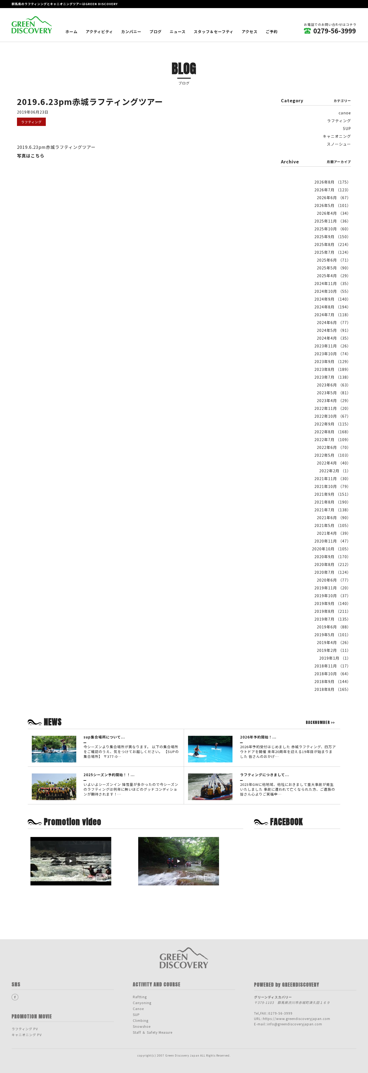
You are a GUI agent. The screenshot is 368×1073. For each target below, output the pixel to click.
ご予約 (272, 31)
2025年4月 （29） (334, 275)
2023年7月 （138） (332, 377)
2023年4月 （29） (334, 400)
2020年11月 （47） (332, 541)
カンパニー (131, 31)
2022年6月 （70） (334, 447)
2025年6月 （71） (334, 260)
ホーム (71, 31)
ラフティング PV (25, 1028)
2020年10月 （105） (331, 548)
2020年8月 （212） (332, 564)
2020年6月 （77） (334, 580)
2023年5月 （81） (334, 392)
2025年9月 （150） (332, 236)
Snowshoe (142, 1026)
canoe (345, 112)
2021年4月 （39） (334, 533)
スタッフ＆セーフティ (214, 31)
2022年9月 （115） (332, 424)
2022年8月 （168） (332, 431)
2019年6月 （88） (334, 626)
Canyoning (142, 1002)
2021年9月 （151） (332, 494)
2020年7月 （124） (332, 572)
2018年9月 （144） (332, 681)
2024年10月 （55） (332, 291)
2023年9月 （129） (332, 361)
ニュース (178, 31)
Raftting (140, 996)
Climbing (140, 1020)
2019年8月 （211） (332, 611)
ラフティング (339, 120)
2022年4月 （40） (334, 463)
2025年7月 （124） (332, 252)
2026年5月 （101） (332, 205)
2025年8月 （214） (332, 244)
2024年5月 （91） (334, 330)
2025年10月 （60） (332, 228)
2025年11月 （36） (332, 221)
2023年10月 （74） (332, 353)
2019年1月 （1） (335, 658)
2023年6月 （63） (334, 385)
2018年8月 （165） (332, 689)
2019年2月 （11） (334, 650)
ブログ (156, 31)
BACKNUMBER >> (320, 722)
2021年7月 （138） (332, 509)
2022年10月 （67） (332, 416)
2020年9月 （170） (332, 556)
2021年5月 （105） (332, 525)
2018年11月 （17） (332, 666)
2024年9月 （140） (332, 299)
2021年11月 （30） (332, 478)
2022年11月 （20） (332, 408)
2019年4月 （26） (334, 642)
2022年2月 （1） (335, 470)
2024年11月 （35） (332, 283)
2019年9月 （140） (332, 603)
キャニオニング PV (27, 1034)
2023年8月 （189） (332, 369)
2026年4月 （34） (334, 213)
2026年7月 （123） (332, 189)
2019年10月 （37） (332, 595)
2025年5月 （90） (334, 267)
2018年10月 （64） (332, 673)
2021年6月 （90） (334, 517)
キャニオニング (337, 136)
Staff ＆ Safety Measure (152, 1032)
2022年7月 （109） (332, 439)
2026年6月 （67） (334, 197)
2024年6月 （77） (334, 322)
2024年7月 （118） (332, 314)
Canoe (138, 1008)
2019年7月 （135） (332, 619)
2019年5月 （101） (332, 634)
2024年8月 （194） (332, 306)
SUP (347, 128)
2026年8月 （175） (332, 182)
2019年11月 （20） (332, 587)
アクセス (250, 31)
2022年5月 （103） (332, 455)
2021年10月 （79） (332, 486)
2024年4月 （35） (334, 338)
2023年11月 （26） (332, 346)
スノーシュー (339, 144)
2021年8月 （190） (332, 502)
